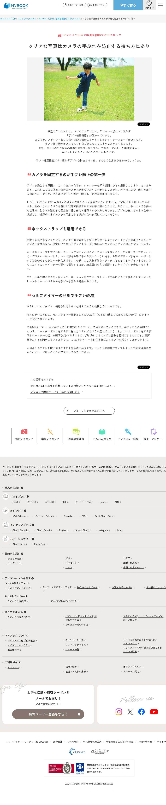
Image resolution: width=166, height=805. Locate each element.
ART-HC (32, 501)
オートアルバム (83, 501)
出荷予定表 (71, 666)
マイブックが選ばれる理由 (21, 640)
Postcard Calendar (45, 516)
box (119, 530)
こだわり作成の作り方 (19, 617)
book (103, 501)
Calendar (68, 516)
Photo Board (43, 530)
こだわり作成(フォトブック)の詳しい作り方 (81, 618)
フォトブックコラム (75, 644)
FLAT (15, 501)
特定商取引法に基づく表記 (120, 742)
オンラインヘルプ (132, 666)
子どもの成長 (14, 558)
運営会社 (57, 742)
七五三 (126, 558)
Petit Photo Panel (104, 516)
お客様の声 (13, 649)
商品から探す (12, 487)
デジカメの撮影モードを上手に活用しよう (55, 392)
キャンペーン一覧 (74, 640)
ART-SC (49, 501)
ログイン (149, 7)
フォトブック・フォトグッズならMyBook (27, 742)
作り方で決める (14, 612)
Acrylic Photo (82, 530)
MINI (117, 501)
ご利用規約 (72, 742)
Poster (62, 530)
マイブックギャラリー (19, 645)
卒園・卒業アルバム (133, 567)
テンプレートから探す (18, 578)
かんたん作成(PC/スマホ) (64, 600)
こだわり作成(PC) (17, 601)
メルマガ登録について (47, 703)
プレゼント (71, 562)
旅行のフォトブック (87, 587)
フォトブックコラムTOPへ (89, 411)
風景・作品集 (130, 562)
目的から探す (12, 553)
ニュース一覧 (72, 649)
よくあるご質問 (131, 671)
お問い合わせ (145, 742)
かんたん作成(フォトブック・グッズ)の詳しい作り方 (143, 618)
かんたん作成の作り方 (76, 624)
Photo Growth (20, 530)
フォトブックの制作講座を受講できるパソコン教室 (142, 649)
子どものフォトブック (19, 587)
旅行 (67, 558)
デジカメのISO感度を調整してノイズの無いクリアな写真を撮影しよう (71, 386)
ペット (68, 567)
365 (83, 516)
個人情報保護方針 (92, 742)
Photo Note (19, 544)
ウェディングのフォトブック (57, 587)
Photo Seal (39, 544)
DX (64, 501)
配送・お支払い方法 (75, 671)
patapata (103, 530)
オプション (13, 667)
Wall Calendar (19, 516)
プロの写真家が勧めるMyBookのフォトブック (139, 641)
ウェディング (14, 563)
